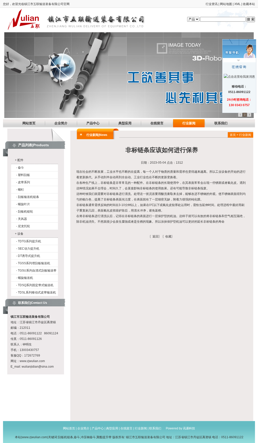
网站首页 (29, 123)
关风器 (22, 219)
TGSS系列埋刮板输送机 (34, 263)
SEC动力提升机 (28, 248)
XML (237, 4)
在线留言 (157, 123)
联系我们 (221, 123)
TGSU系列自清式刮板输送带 (37, 270)
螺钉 (21, 189)
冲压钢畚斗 (88, 437)
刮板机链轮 (25, 211)
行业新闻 (189, 123)
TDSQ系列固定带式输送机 (35, 285)
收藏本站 (249, 4)
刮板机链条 (65, 437)
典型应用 (125, 123)
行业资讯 (212, 4)
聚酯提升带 (104, 437)
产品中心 (93, 123)
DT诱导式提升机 (29, 256)
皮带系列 (24, 182)
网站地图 (226, 4)
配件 (20, 160)
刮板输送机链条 (28, 197)
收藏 (168, 236)
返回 (155, 236)
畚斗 (21, 167)
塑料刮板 (24, 175)
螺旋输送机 (25, 278)
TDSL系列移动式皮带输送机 (37, 292)
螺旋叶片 (24, 204)
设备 (20, 233)
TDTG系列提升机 (29, 241)
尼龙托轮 (24, 226)
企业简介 (61, 123)
